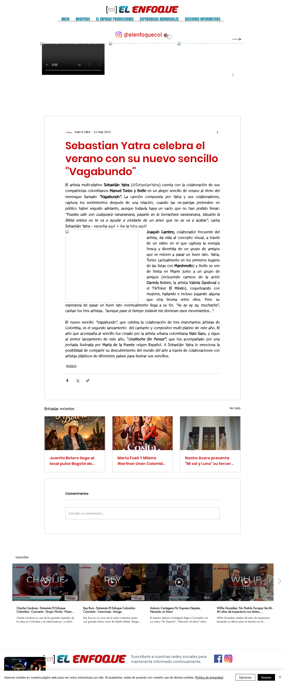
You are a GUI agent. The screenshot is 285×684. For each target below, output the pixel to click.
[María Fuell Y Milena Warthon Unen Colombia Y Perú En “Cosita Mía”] (142, 433)
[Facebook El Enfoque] (218, 659)
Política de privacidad (209, 677)
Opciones (245, 677)
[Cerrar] (279, 677)
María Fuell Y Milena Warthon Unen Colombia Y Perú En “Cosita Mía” (141, 460)
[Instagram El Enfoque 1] (228, 659)
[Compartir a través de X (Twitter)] (77, 381)
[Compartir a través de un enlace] (88, 381)
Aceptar (266, 677)
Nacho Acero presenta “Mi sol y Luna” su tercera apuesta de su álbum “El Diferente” (209, 460)
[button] (83, 20)
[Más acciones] (217, 132)
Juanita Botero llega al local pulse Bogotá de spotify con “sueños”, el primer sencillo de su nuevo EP (72, 460)
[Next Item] (233, 75)
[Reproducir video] (46, 582)
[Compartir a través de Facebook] (67, 381)
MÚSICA (71, 366)
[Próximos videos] (279, 581)
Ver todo (235, 408)
